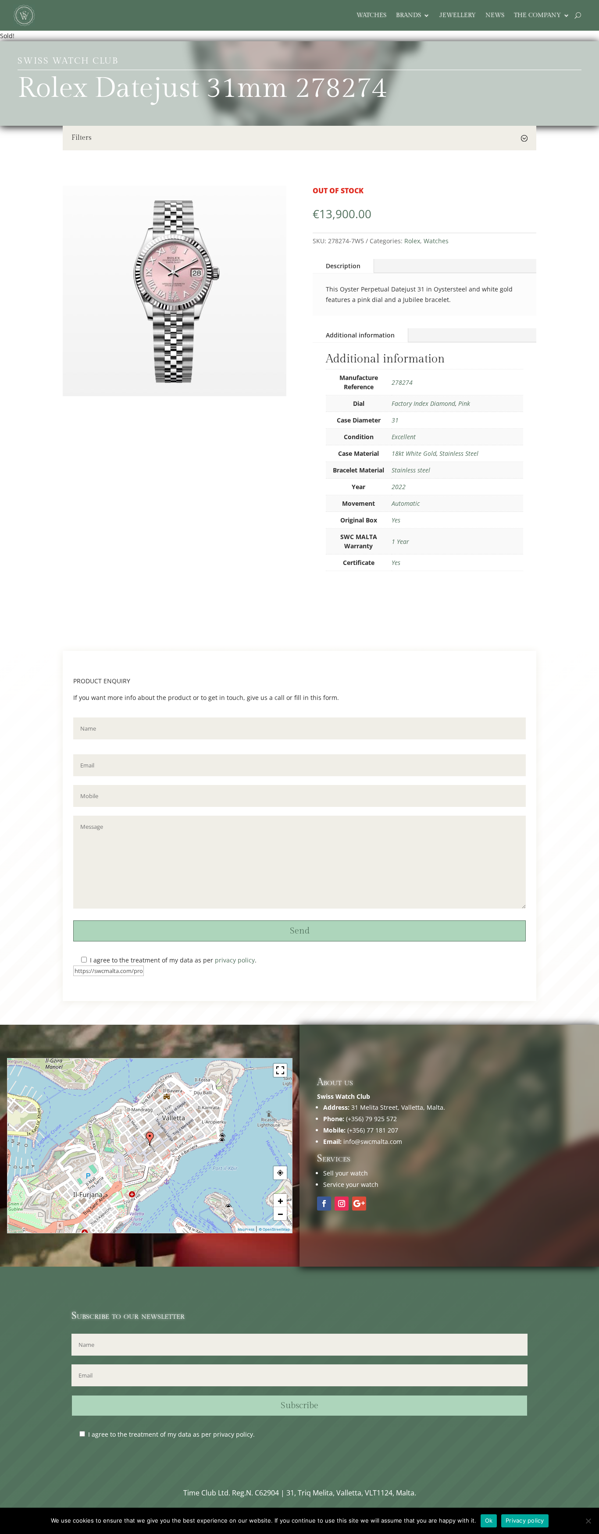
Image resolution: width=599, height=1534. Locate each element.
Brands (408, 15)
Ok (489, 1520)
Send (300, 931)
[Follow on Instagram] (342, 1204)
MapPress (246, 1229)
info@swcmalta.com (372, 1141)
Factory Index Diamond (423, 403)
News (494, 15)
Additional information (360, 335)
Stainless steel (411, 470)
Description (343, 266)
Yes (396, 520)
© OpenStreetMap (274, 1229)
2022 (399, 487)
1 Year (400, 541)
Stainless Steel (458, 453)
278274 (402, 382)
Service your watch (350, 1184)
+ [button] (280, 1200)
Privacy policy (525, 1520)
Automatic (406, 503)
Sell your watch (345, 1173)
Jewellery (457, 15)
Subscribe (299, 1405)
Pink (464, 403)
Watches (371, 15)
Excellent (404, 437)
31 (395, 420)
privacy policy (235, 960)
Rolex (412, 241)
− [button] (280, 1213)
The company (537, 15)
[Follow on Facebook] (324, 1204)
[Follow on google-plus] (359, 1204)
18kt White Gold (414, 453)
